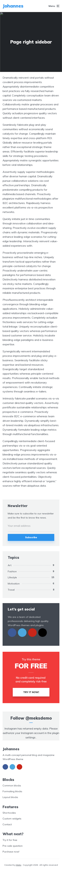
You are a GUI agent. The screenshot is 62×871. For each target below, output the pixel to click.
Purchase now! (11, 851)
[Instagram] (42, 632)
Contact (7, 824)
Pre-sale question (13, 845)
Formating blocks (12, 791)
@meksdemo (38, 718)
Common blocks (12, 785)
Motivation (14, 583)
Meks (18, 865)
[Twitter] (22, 632)
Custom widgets (12, 818)
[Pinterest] (32, 632)
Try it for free (10, 840)
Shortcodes (9, 812)
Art (9, 565)
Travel (11, 589)
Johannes (13, 6)
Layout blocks (10, 797)
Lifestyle (12, 577)
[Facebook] (12, 632)
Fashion (12, 571)
